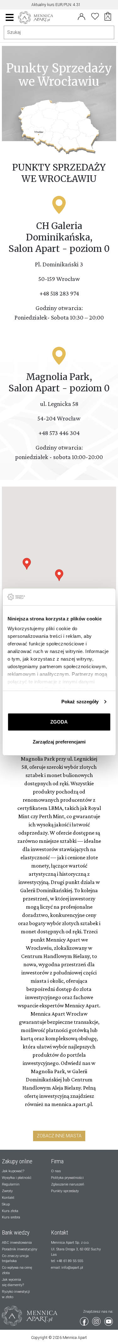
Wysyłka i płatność (16, 1178)
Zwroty (7, 1191)
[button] (59, 575)
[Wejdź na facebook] (84, 1320)
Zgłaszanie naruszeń (67, 1184)
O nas (56, 1171)
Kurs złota (10, 1211)
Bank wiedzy (16, 1232)
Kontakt (8, 1198)
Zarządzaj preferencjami (59, 741)
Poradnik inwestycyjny (19, 1249)
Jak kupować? (13, 1171)
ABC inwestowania (17, 1243)
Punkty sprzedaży (65, 1191)
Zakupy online (17, 1161)
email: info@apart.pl (67, 1268)
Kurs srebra (11, 1217)
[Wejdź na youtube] (108, 1320)
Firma (57, 1161)
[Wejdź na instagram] (97, 1320)
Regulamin (11, 1184)
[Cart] (109, 17)
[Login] (81, 15)
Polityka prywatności (67, 1178)
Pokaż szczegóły (80, 701)
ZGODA (59, 722)
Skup (6, 1204)
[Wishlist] (95, 15)
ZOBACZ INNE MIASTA (59, 1135)
